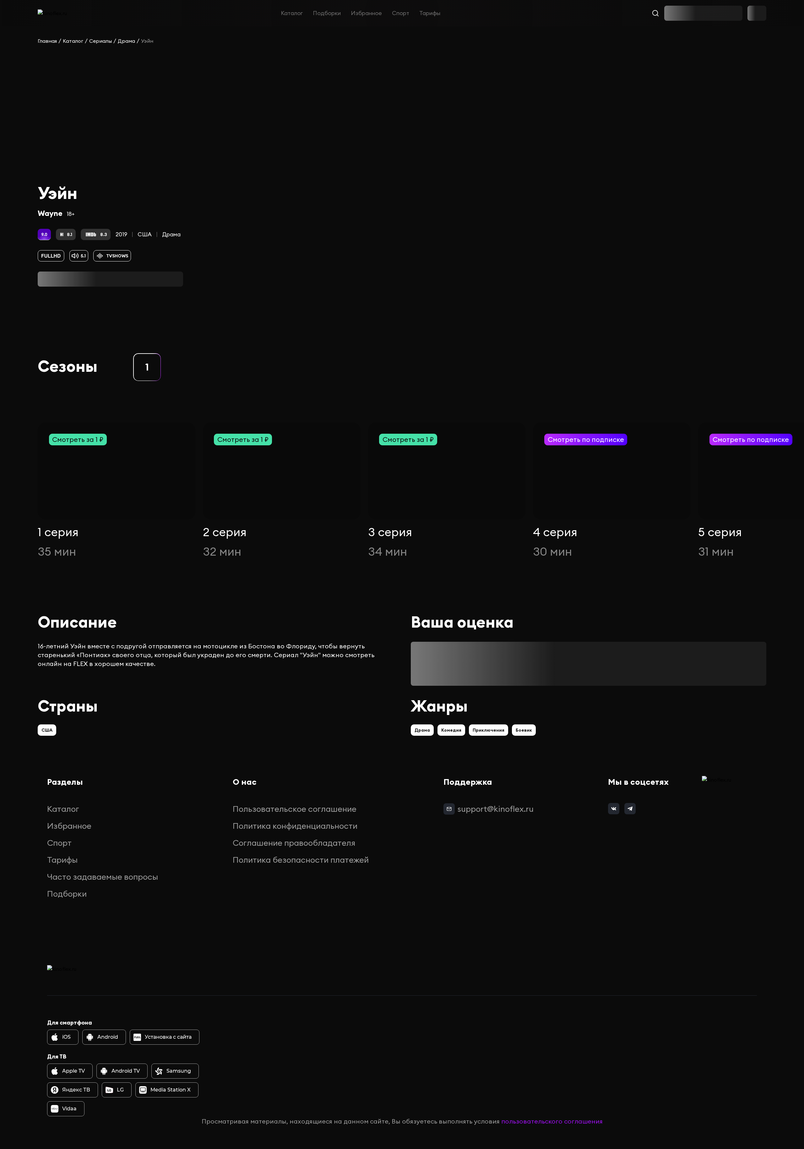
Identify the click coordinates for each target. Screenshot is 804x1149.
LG (120, 1090)
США (145, 234)
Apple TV (73, 1071)
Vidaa (69, 1109)
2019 (121, 234)
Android (107, 1037)
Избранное (366, 13)
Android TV (125, 1071)
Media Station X (170, 1090)
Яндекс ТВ (76, 1090)
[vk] (613, 808)
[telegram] (630, 808)
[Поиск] (655, 13)
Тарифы (429, 13)
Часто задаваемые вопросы (102, 876)
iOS (66, 1037)
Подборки (327, 13)
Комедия (451, 730)
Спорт (400, 13)
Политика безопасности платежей (301, 860)
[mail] (449, 809)
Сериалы (100, 41)
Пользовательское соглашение (294, 809)
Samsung (178, 1071)
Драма (126, 41)
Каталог (292, 13)
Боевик (524, 730)
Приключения (488, 730)
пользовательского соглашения (552, 1121)
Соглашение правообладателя (294, 843)
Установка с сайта (168, 1037)
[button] (147, 367)
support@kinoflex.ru (495, 809)
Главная (47, 41)
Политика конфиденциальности (295, 826)
